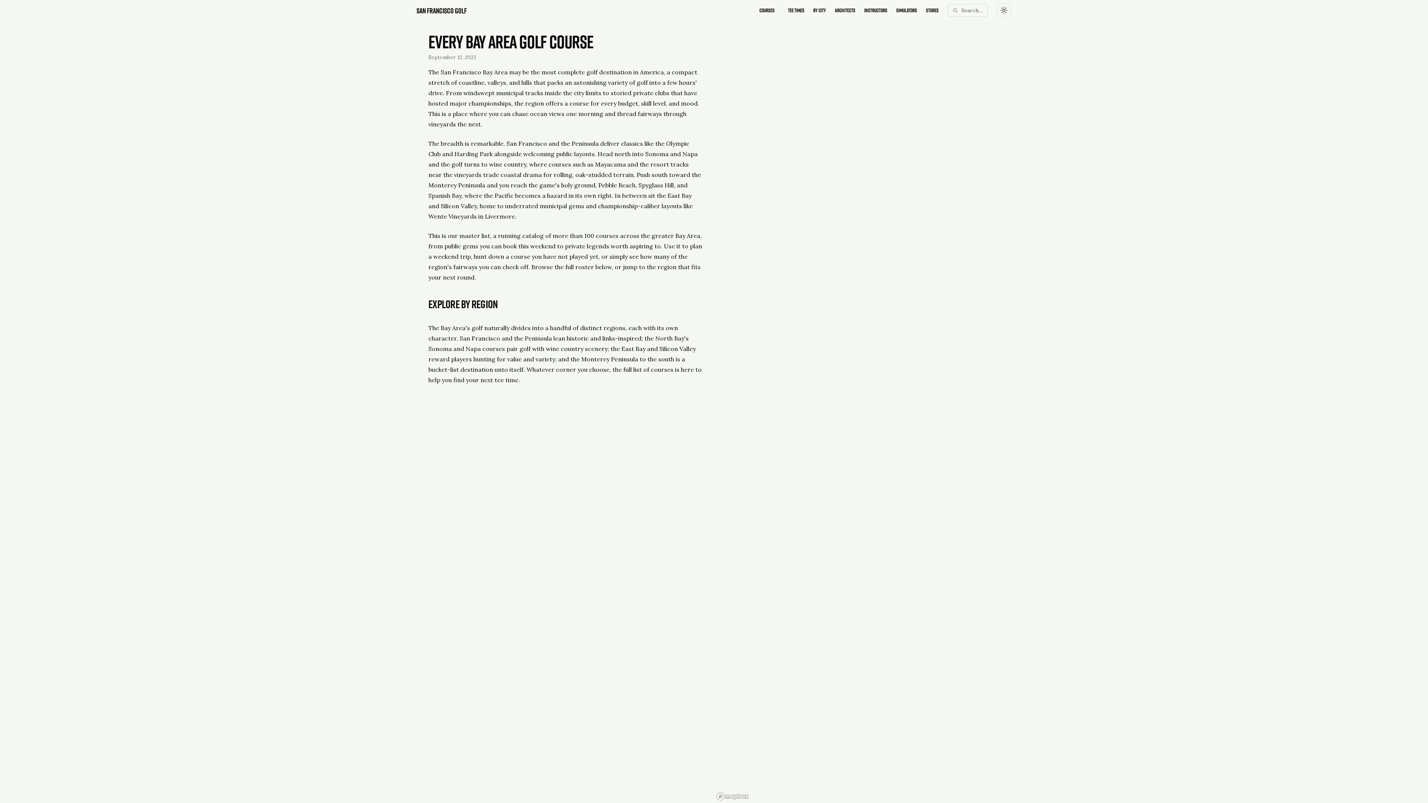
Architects (845, 10)
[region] (863, 412)
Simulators (906, 10)
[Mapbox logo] (732, 796)
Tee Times (796, 10)
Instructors (875, 10)
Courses (767, 10)
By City (819, 10)
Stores (932, 10)
